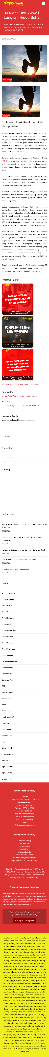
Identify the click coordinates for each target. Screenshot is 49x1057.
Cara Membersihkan (10, 661)
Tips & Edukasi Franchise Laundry (24, 860)
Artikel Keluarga (8, 618)
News (4, 742)
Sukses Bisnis (7, 754)
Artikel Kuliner (7, 637)
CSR (4, 686)
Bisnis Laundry (24, 846)
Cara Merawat (7, 674)
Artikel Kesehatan (9, 630)
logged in (16, 420)
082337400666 (27, 819)
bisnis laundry (7, 655)
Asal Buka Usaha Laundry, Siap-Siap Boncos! (20, 560)
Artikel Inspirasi (8, 612)
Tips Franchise (8, 767)
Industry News (7, 692)
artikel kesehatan (10, 384)
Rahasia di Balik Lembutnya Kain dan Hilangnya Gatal (23, 550)
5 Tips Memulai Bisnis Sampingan (15, 569)
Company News (8, 680)
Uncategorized (7, 779)
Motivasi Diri (7, 736)
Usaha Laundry (24, 843)
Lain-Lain (5, 723)
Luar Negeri (6, 729)
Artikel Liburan (7, 643)
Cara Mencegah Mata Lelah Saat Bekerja (20, 406)
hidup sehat (23, 384)
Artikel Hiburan (8, 606)
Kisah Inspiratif (8, 717)
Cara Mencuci (7, 668)
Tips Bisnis (6, 760)
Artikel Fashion (8, 599)
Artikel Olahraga (8, 649)
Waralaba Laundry (24, 852)
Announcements (8, 593)
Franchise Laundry (24, 841)
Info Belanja (6, 698)
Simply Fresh (7, 748)
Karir (4, 705)
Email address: (8, 458)
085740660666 (28, 817)
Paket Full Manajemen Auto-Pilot (24, 858)
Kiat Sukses (6, 711)
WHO (5, 161)
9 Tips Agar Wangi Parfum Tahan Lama (19, 396)
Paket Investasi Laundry (24, 855)
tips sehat (34, 384)
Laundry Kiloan (24, 849)
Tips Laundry (7, 773)
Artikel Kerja (6, 624)
